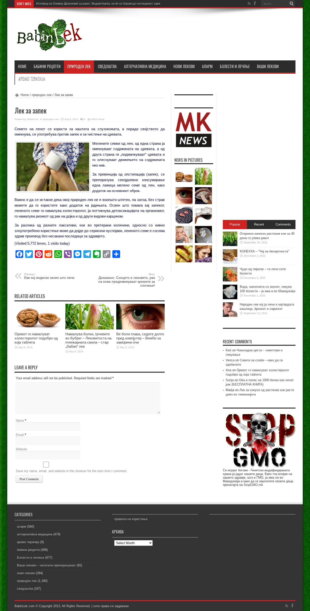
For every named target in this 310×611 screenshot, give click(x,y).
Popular (235, 224)
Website (21, 449)
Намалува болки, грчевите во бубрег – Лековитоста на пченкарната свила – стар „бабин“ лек (88, 340)
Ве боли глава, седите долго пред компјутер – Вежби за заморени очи (140, 338)
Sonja (230, 380)
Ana (228, 370)
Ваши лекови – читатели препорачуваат (46, 565)
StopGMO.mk (253, 485)
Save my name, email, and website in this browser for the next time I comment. (71, 471)
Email (20, 435)
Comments (283, 224)
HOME (22, 66)
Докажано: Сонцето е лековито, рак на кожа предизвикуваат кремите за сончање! (126, 280)
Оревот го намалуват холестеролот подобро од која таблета (36, 338)
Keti (228, 350)
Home (25, 95)
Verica (230, 360)
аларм (207, 66)
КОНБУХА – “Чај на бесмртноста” (264, 251)
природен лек (79, 66)
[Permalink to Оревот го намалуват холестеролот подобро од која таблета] (39, 328)
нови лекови (184, 66)
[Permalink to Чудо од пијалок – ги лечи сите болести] (230, 280)
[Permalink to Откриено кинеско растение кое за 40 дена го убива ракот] (230, 245)
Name (20, 420)
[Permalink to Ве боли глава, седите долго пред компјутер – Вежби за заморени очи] (140, 328)
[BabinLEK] (49, 48)
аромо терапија (31, 78)
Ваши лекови (268, 66)
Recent (259, 224)
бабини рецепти (47, 66)
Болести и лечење (235, 66)
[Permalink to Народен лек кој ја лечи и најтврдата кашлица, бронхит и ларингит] (230, 316)
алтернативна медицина (145, 66)
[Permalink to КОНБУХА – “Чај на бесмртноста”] (230, 263)
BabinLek (32, 119)
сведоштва (107, 66)
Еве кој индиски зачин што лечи (49, 276)
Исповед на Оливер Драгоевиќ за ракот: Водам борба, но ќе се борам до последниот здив (98, 3)
